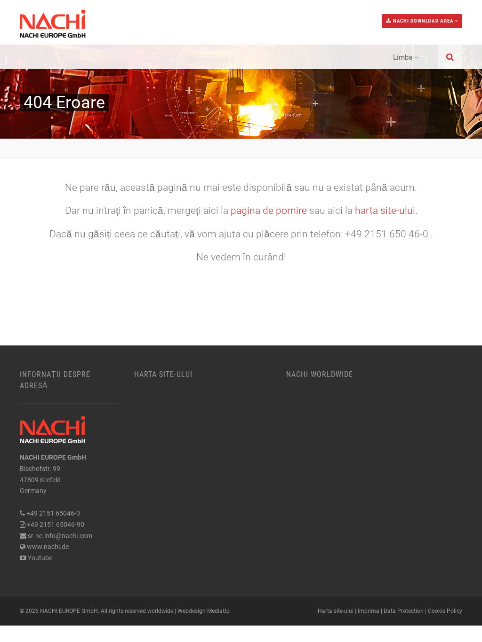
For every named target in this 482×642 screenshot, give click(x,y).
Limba (402, 57)
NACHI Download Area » (424, 21)
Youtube (40, 558)
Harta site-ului (163, 374)
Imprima (368, 611)
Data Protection (404, 611)
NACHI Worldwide (319, 374)
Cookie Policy (445, 611)
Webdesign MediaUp (203, 611)
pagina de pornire (270, 210)
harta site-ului (385, 210)
